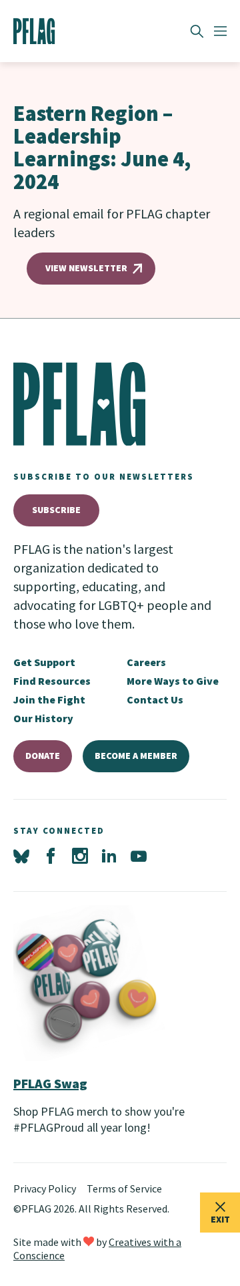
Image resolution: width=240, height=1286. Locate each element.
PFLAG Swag (50, 1083)
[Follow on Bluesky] (21, 856)
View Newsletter (86, 268)
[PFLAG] (34, 31)
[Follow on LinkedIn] (109, 856)
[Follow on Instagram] (80, 856)
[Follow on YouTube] (139, 856)
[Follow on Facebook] (51, 856)
